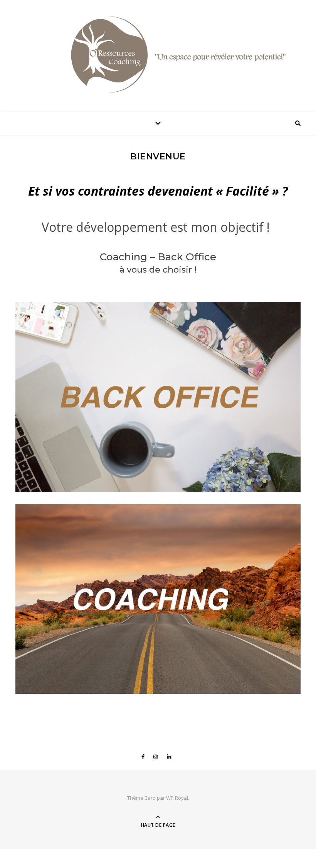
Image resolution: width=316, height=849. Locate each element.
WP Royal (177, 797)
